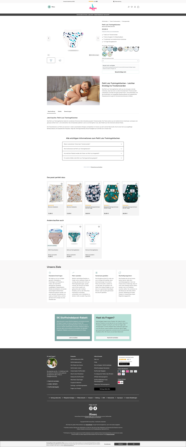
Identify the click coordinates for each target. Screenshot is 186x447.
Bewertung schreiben (96, 167)
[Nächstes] (98, 38)
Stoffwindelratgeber (53, 387)
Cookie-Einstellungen (131, 397)
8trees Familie (88, 416)
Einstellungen (107, 444)
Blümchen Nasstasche (53, 207)
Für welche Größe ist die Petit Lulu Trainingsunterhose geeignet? (80, 158)
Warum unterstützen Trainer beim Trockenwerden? (77, 144)
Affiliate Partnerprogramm (101, 376)
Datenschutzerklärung (69, 445)
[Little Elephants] (104, 54)
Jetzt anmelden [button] (73, 337)
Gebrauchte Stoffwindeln (77, 376)
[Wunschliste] (131, 7)
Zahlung (97, 397)
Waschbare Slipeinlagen (77, 379)
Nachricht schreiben (53, 381)
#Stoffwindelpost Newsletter (101, 368)
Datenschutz (110, 397)
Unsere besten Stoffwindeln (78, 371)
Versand (90, 397)
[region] (73, 41)
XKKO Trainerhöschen (53, 250)
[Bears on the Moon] (109, 49)
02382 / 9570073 (52, 384)
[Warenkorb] (138, 7)
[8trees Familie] (93, 414)
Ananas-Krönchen (110, 434)
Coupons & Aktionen (76, 382)
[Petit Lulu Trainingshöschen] (73, 38)
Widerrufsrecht (81, 397)
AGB (103, 397)
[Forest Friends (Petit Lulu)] (120, 49)
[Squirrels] (109, 54)
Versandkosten (89, 424)
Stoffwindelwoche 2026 (77, 359)
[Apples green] (104, 49)
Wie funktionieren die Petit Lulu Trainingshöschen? (77, 148)
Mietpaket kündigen (68, 397)
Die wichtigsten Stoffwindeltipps (102, 365)
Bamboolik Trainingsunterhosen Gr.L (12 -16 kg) (92, 207)
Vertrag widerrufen (105, 389)
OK (133, 444)
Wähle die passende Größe (108, 58)
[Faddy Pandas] (115, 49)
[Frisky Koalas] (125, 49)
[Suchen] (128, 7)
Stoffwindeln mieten (76, 368)
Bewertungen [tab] (67, 111)
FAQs (95, 362)
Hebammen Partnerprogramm (102, 384)
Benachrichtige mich (120, 72)
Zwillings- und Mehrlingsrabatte (79, 385)
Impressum (120, 397)
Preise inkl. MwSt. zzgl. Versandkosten (110, 31)
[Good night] (130, 49)
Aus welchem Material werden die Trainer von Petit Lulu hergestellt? (81, 153)
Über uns (96, 359)
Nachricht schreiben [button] (112, 337)
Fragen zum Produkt (76, 388)
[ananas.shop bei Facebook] (95, 408)
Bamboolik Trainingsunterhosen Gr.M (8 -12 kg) (111, 207)
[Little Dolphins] (136, 49)
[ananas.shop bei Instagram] (91, 408)
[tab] (51, 111)
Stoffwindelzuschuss (76, 362)
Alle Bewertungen (124, 364)
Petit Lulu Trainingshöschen (73, 250)
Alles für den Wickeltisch (77, 374)
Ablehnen (120, 444)
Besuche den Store (108, 26)
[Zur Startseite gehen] (93, 7)
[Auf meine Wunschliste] (61, 183)
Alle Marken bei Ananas (77, 365)
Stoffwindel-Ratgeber (100, 371)
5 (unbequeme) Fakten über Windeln (103, 374)
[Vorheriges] (48, 38)
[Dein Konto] (135, 7)
